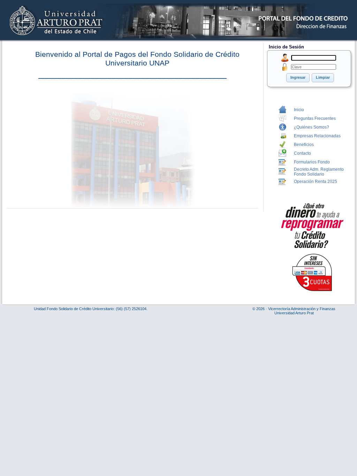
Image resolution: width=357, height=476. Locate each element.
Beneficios (304, 144)
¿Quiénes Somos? (311, 127)
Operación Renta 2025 (315, 181)
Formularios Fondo (312, 162)
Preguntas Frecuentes (315, 118)
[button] (298, 77)
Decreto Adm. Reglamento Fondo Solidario (319, 172)
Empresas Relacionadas (317, 135)
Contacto (302, 153)
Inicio (299, 109)
